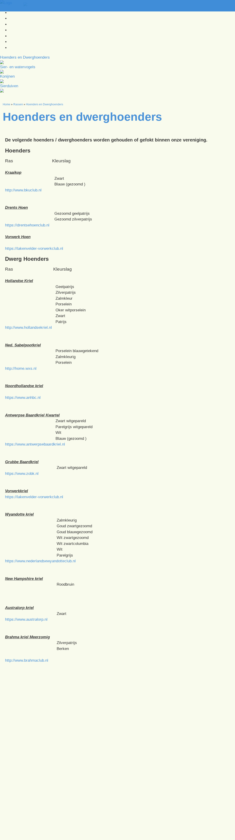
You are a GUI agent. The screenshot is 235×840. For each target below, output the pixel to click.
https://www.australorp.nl (26, 619)
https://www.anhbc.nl (23, 397)
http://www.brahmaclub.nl (26, 660)
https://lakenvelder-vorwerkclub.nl (34, 248)
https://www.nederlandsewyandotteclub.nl (40, 561)
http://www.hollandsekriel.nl (28, 327)
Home (6, 104)
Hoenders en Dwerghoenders (44, 104)
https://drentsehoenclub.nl (27, 225)
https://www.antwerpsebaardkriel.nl (35, 444)
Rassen (18, 104)
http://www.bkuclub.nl (23, 190)
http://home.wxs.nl (20, 368)
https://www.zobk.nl (22, 473)
